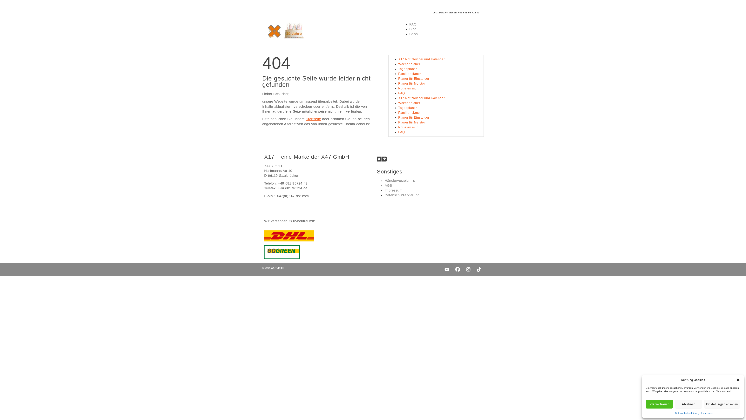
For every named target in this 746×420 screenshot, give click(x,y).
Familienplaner (409, 73)
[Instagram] (468, 269)
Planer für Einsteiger (413, 78)
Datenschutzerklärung (687, 413)
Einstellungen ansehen (722, 404)
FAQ (401, 93)
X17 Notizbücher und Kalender (421, 59)
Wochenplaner (409, 64)
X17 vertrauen (659, 404)
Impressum (707, 413)
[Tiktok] (479, 269)
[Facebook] (457, 269)
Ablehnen (688, 404)
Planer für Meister (411, 83)
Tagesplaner (407, 69)
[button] (738, 380)
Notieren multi (408, 88)
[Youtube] (447, 269)
